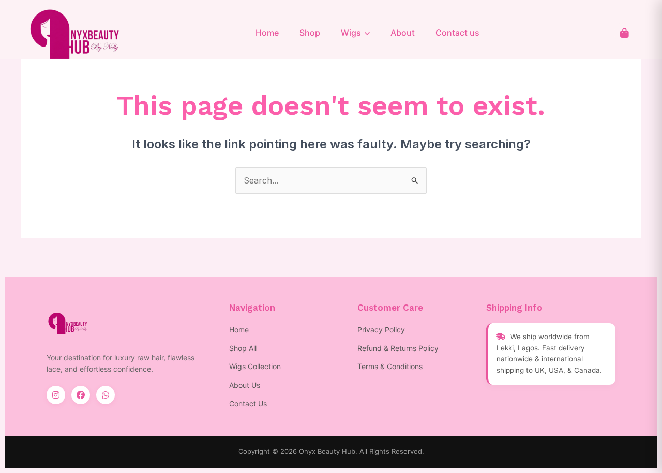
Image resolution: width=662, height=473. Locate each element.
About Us (244, 384)
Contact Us (248, 403)
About (402, 32)
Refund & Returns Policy (398, 348)
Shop (309, 32)
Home (267, 32)
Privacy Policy (381, 329)
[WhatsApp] (105, 395)
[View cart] (625, 33)
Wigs (351, 32)
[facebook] (80, 395)
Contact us (457, 32)
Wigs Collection (255, 366)
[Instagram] (56, 395)
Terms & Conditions (390, 366)
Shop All (243, 348)
